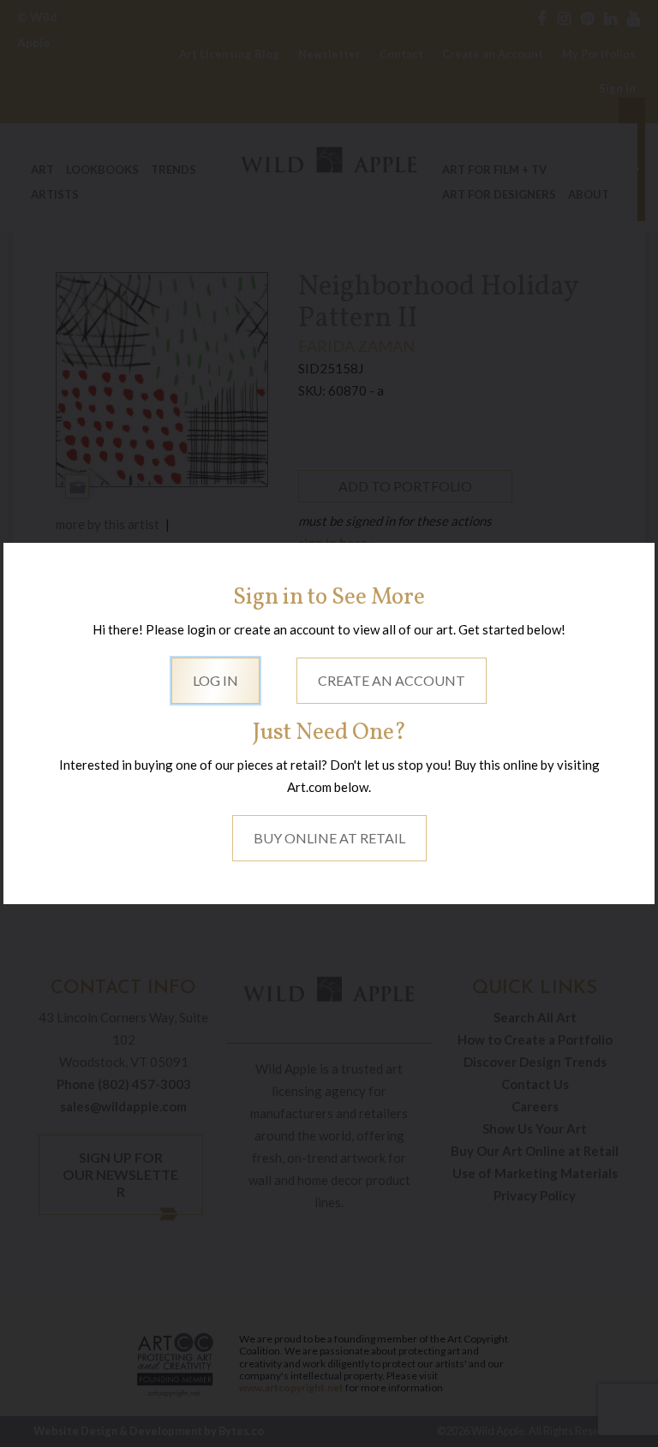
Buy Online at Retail (329, 838)
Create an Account (391, 680)
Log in (215, 680)
